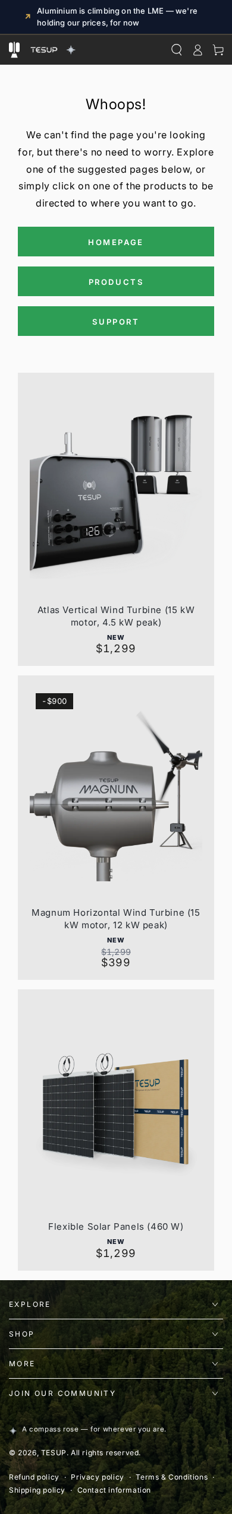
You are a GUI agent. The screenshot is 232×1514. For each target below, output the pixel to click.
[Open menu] (14, 50)
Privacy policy (97, 1476)
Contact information (114, 1490)
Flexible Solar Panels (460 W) (115, 1226)
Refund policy (34, 1476)
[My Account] (197, 50)
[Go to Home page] (51, 50)
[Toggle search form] (176, 50)
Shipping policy (37, 1490)
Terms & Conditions (172, 1476)
